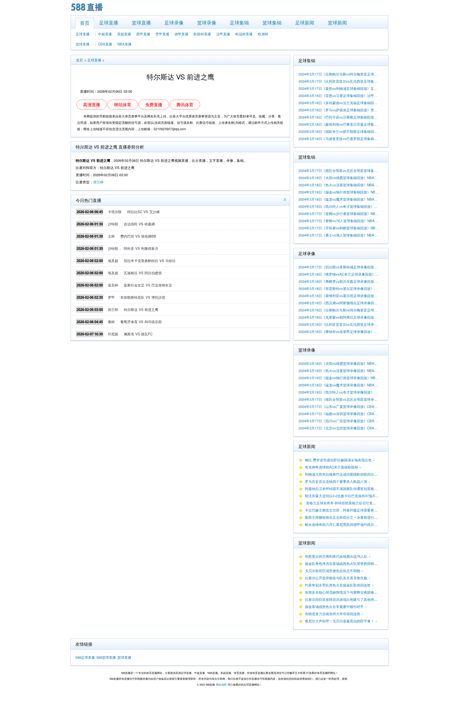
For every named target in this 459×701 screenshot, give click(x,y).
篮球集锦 (272, 22)
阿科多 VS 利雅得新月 (141, 248)
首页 (85, 22)
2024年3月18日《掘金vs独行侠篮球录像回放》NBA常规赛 (339, 377)
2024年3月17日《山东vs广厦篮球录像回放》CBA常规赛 (339, 406)
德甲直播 (181, 33)
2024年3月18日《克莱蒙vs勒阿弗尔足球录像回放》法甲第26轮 (339, 317)
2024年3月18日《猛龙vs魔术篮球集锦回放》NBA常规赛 (339, 199)
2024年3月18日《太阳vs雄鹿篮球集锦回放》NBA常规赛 (339, 177)
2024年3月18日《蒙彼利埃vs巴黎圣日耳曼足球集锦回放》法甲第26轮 (339, 124)
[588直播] (87, 11)
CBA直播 (105, 44)
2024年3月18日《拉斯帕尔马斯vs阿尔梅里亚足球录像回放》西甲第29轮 (339, 310)
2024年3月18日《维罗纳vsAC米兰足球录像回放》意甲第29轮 (339, 274)
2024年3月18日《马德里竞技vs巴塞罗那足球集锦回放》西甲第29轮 (339, 138)
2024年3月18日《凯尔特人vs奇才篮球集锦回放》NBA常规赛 (339, 206)
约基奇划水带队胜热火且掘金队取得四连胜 (338, 585)
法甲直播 (223, 33)
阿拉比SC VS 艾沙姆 (143, 211)
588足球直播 (85, 657)
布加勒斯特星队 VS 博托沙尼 (142, 297)
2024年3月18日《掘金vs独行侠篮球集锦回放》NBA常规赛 (339, 192)
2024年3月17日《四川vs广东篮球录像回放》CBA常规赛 (339, 420)
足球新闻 (304, 22)
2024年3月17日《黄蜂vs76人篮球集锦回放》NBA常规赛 (339, 220)
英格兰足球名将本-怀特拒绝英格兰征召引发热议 (342, 502)
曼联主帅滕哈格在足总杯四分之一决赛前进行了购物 (344, 517)
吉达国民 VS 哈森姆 (139, 223)
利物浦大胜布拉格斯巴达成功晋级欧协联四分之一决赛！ (348, 474)
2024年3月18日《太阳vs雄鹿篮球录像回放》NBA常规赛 (339, 363)
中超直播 (105, 33)
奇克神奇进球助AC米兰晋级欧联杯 (331, 467)
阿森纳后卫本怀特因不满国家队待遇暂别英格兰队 (343, 488)
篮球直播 (141, 22)
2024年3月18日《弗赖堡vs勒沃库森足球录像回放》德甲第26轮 (339, 281)
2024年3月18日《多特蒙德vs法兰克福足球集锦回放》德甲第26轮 (339, 102)
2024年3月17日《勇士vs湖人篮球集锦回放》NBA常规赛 (339, 235)
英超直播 (124, 33)
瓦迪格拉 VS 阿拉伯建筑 (143, 272)
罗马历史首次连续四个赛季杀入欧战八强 (336, 481)
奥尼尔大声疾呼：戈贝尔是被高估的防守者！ (339, 620)
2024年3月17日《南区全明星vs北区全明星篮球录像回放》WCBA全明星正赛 (339, 399)
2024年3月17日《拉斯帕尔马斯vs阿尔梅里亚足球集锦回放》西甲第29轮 (339, 74)
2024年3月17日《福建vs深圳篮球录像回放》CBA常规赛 (339, 413)
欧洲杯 (263, 33)
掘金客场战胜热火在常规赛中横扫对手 (334, 606)
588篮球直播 (106, 657)
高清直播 (91, 105)
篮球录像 (206, 22)
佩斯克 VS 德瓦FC (138, 333)
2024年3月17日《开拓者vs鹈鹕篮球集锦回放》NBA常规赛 (339, 227)
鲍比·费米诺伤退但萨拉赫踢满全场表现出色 (338, 459)
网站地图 (221, 684)
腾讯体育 (184, 105)
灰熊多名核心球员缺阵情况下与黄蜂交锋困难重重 (343, 592)
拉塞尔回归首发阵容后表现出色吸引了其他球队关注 (344, 599)
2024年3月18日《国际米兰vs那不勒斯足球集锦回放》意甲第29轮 (339, 131)
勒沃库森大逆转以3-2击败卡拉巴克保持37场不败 (342, 495)
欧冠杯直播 (244, 33)
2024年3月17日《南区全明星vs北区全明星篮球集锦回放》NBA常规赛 (339, 170)
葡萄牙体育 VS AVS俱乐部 (141, 321)
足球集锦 (239, 22)
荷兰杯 (98, 181)
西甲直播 (143, 33)
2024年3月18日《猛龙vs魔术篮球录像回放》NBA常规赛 (339, 384)
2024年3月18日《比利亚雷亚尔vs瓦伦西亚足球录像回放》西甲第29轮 (339, 324)
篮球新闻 (337, 22)
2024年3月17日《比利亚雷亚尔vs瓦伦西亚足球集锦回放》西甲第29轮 (339, 81)
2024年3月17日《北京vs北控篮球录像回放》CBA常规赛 (339, 427)
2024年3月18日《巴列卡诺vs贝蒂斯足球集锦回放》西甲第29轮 (339, 117)
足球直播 (108, 22)
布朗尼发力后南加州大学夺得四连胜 (332, 613)
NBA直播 (124, 44)
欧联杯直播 (202, 33)
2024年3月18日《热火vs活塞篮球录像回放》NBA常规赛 (339, 370)
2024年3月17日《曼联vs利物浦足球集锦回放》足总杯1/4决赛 (339, 88)
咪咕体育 (122, 105)
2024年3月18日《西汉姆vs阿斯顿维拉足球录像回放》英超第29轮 (339, 302)
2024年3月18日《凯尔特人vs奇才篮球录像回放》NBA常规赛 (339, 392)
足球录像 (174, 22)
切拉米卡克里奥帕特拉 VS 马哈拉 (150, 260)
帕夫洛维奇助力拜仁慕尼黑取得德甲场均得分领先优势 (346, 524)
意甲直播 (162, 33)
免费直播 (153, 105)
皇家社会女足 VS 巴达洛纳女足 (148, 285)
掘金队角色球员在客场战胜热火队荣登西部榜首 (341, 563)
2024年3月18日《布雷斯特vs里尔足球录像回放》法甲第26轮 (339, 288)
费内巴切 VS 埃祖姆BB (138, 236)
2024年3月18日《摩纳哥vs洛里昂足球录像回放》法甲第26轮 (339, 331)
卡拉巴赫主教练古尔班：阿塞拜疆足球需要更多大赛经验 (348, 510)
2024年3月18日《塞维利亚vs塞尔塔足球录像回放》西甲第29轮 (339, 295)
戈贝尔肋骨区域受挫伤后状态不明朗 (332, 570)
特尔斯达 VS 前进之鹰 (141, 309)
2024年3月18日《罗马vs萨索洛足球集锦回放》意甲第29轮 (339, 109)
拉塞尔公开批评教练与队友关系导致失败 (336, 577)
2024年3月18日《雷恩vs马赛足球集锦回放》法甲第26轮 (339, 95)
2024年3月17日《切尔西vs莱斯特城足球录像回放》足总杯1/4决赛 (339, 266)
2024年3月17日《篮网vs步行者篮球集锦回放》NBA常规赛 (339, 213)
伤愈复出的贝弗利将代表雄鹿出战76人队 (336, 556)
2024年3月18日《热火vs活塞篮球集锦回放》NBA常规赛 (339, 184)
